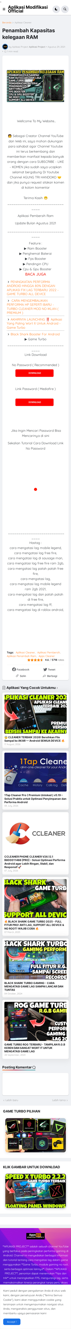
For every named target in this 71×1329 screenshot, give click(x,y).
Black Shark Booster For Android (35, 334)
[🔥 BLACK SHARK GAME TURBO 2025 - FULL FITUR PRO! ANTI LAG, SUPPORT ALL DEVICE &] (35, 898)
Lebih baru (11, 1100)
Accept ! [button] (12, 1321)
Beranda (6, 22)
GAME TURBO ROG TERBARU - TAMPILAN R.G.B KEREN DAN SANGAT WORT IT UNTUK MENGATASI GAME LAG (34, 1048)
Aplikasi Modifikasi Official (28, 9)
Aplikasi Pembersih (48, 652)
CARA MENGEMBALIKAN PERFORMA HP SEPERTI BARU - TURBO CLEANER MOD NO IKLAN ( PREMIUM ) (33, 307)
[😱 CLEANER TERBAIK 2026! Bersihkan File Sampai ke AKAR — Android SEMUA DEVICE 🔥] (35, 714)
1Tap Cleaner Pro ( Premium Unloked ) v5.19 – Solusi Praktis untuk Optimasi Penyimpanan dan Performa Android (35, 798)
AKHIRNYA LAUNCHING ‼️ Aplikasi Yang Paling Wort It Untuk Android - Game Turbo (34, 323)
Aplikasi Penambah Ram (21, 656)
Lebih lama (59, 1100)
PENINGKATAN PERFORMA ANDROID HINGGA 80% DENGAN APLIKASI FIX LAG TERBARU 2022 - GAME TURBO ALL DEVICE (33, 288)
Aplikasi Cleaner (23, 22)
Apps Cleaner (47, 656)
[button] (5, 9)
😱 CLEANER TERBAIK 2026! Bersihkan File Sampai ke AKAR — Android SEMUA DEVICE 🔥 (34, 739)
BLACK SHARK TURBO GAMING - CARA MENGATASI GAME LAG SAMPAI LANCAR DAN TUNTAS (33, 986)
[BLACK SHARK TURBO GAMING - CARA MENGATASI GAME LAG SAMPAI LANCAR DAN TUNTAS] (35, 960)
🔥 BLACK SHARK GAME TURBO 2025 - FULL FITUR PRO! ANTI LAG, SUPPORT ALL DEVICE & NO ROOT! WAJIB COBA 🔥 (34, 925)
